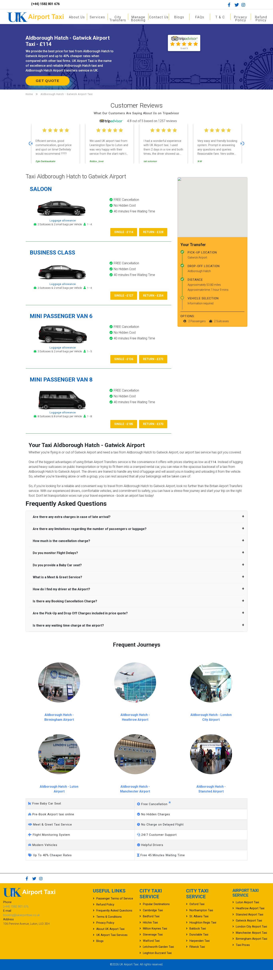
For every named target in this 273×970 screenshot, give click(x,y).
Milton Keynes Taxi (155, 928)
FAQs (199, 17)
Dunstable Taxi (198, 934)
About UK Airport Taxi (110, 929)
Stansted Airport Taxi (249, 914)
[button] (31, 143)
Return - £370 (153, 424)
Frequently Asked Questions (114, 910)
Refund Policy (261, 18)
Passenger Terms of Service (114, 898)
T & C (220, 17)
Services (97, 17)
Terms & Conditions (109, 917)
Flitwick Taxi (197, 947)
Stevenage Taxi (153, 934)
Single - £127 (123, 295)
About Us (77, 17)
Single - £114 (123, 232)
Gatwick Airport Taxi (249, 920)
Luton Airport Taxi (247, 902)
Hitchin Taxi (150, 922)
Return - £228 (153, 232)
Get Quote (47, 81)
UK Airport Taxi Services (112, 935)
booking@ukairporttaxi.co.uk (21, 915)
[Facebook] (231, 5)
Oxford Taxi (196, 904)
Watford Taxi (151, 941)
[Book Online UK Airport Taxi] (36, 16)
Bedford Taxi (151, 916)
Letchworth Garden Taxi (158, 947)
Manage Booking (138, 18)
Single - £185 (123, 424)
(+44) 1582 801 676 (45, 4)
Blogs (179, 17)
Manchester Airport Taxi (251, 933)
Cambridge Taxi (153, 910)
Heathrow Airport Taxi (250, 908)
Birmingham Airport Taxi (251, 939)
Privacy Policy (240, 18)
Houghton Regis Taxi (202, 922)
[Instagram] (244, 5)
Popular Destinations (156, 904)
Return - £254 (153, 295)
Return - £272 (153, 359)
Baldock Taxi (197, 928)
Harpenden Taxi (199, 941)
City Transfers (118, 18)
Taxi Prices (243, 945)
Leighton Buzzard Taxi (157, 953)
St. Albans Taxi (198, 916)
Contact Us (159, 17)
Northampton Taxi (201, 910)
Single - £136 (123, 359)
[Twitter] (238, 5)
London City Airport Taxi (251, 926)
